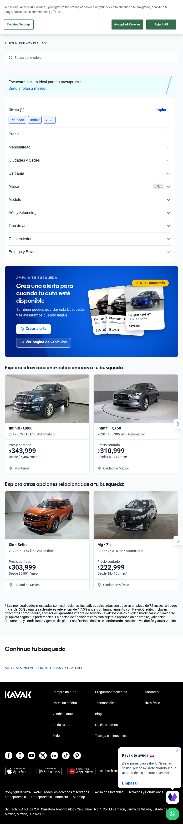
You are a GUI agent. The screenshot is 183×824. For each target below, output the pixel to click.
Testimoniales (105, 703)
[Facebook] (8, 755)
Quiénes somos (106, 725)
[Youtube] (31, 755)
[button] (17, 120)
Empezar (130, 783)
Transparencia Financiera (49, 797)
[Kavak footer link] (18, 714)
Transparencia (15, 797)
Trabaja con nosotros (111, 736)
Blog (98, 714)
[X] (43, 755)
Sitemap (79, 797)
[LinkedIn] (54, 755)
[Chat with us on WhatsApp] (172, 814)
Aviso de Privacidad (109, 792)
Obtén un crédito (64, 703)
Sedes (56, 736)
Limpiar (160, 109)
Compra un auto (64, 692)
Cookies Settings (18, 24)
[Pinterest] (77, 755)
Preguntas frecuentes (111, 692)
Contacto (152, 692)
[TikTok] (66, 755)
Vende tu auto (62, 714)
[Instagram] (20, 755)
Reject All (161, 24)
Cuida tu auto (62, 725)
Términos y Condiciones (145, 792)
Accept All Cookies (127, 24)
